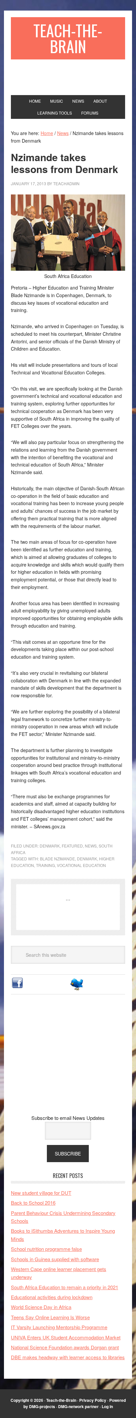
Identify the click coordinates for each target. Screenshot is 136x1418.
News (91, 845)
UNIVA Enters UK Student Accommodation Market (65, 1337)
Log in (107, 1406)
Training (45, 865)
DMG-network (71, 1406)
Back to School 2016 (33, 1202)
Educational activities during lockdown (51, 1297)
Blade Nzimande (57, 858)
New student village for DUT (41, 1192)
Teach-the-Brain (67, 38)
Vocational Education (81, 865)
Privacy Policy (92, 1400)
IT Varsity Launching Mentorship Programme (59, 1327)
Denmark (50, 845)
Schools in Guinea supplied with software (55, 1259)
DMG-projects (42, 1406)
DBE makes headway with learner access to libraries (68, 1357)
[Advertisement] (68, 1059)
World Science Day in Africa (41, 1306)
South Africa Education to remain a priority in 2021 (64, 1287)
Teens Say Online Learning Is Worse (50, 1317)
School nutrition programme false (46, 1248)
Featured (72, 845)
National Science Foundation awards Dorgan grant (65, 1347)
